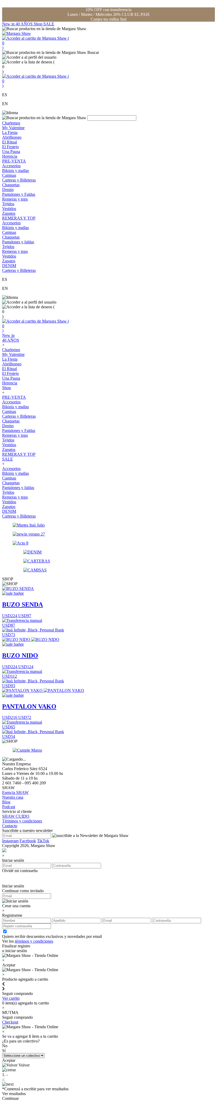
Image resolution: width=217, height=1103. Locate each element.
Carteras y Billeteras (19, 180)
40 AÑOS (25, 24)
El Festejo (10, 147)
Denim (7, 189)
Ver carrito (11, 998)
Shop (38, 24)
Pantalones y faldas (18, 242)
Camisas (9, 175)
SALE (48, 24)
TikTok (43, 841)
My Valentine (13, 127)
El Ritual (9, 142)
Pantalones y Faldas (18, 194)
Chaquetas (11, 185)
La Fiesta (9, 132)
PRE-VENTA (14, 161)
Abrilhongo (11, 137)
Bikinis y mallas (15, 170)
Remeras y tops (15, 199)
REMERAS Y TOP (18, 218)
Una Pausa (11, 151)
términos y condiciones (34, 941)
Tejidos (8, 204)
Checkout (10, 1022)
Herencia (9, 156)
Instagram (10, 841)
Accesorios (11, 166)
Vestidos (9, 208)
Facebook (28, 841)
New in (9, 24)
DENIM (9, 265)
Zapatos (8, 213)
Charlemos (11, 123)
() (35, 43)
